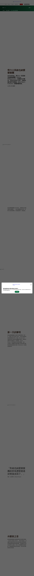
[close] (31, 285)
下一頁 (17, 291)
